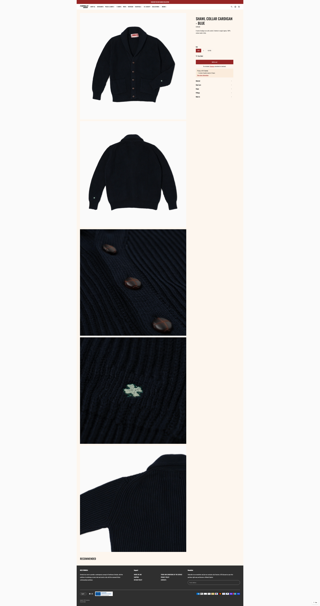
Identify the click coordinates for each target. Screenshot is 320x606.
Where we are (138, 575)
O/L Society (147, 7)
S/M (198, 51)
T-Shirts (119, 7)
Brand (164, 7)
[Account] (235, 7)
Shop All (92, 7)
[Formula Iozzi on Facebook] (90, 594)
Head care (198, 85)
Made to (198, 97)
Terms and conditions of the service (171, 575)
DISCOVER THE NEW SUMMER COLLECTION (160, 2)
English (82, 593)
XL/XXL (209, 51)
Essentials (138, 7)
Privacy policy (165, 577)
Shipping (212, 66)
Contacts (163, 580)
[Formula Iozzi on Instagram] (92, 594)
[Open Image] (133, 66)
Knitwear (130, 7)
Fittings (198, 93)
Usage (197, 89)
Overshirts (100, 7)
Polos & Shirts (109, 7)
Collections (155, 7)
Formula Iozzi (88, 600)
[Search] (232, 7)
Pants (124, 7)
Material (198, 81)
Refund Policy (138, 580)
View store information (202, 75)
